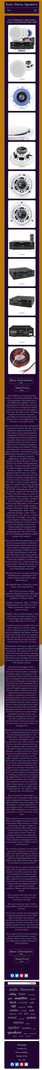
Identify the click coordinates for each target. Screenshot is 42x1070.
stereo (18, 1022)
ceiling (12, 994)
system (31, 1017)
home (22, 994)
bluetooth (27, 989)
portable (32, 1014)
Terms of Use (21, 1056)
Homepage (21, 1045)
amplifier (21, 998)
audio (13, 989)
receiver (21, 1036)
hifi (13, 1006)
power (25, 1033)
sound (12, 1017)
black (13, 1002)
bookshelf (21, 1007)
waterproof (12, 1014)
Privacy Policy (22, 1052)
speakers (14, 1032)
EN (20, 1060)
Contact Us (22, 1048)
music (28, 1024)
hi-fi (26, 1013)
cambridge (31, 995)
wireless (26, 1027)
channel (33, 999)
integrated (33, 1033)
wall (20, 1013)
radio (32, 1003)
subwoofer (21, 1018)
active (15, 1036)
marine (28, 1036)
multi (31, 1010)
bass (34, 1029)
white (30, 1007)
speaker (13, 1027)
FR (24, 1060)
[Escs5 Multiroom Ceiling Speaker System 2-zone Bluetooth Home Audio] (22, 39)
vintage (24, 1010)
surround (23, 1002)
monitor (14, 1010)
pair (10, 998)
